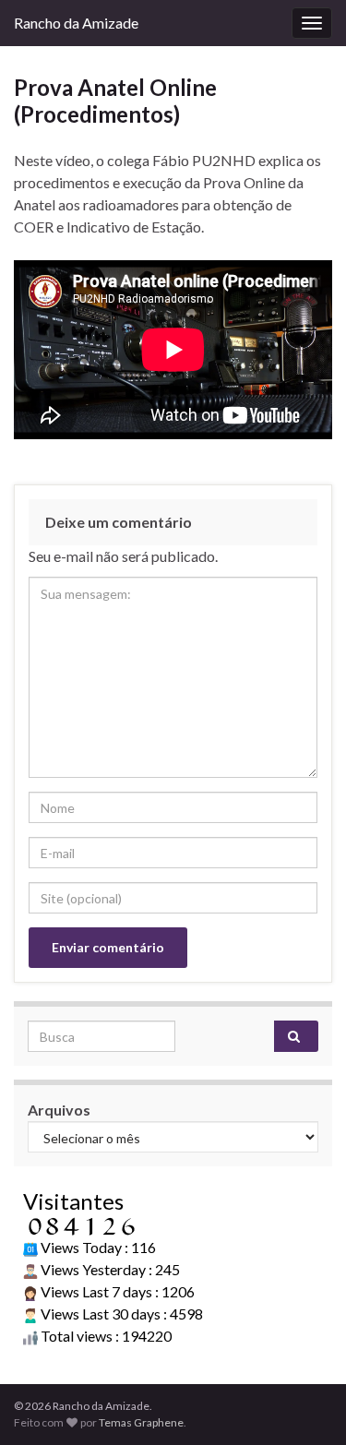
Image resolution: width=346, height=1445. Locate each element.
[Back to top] (304, 1403)
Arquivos (59, 1109)
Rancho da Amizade (76, 22)
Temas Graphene (141, 1422)
